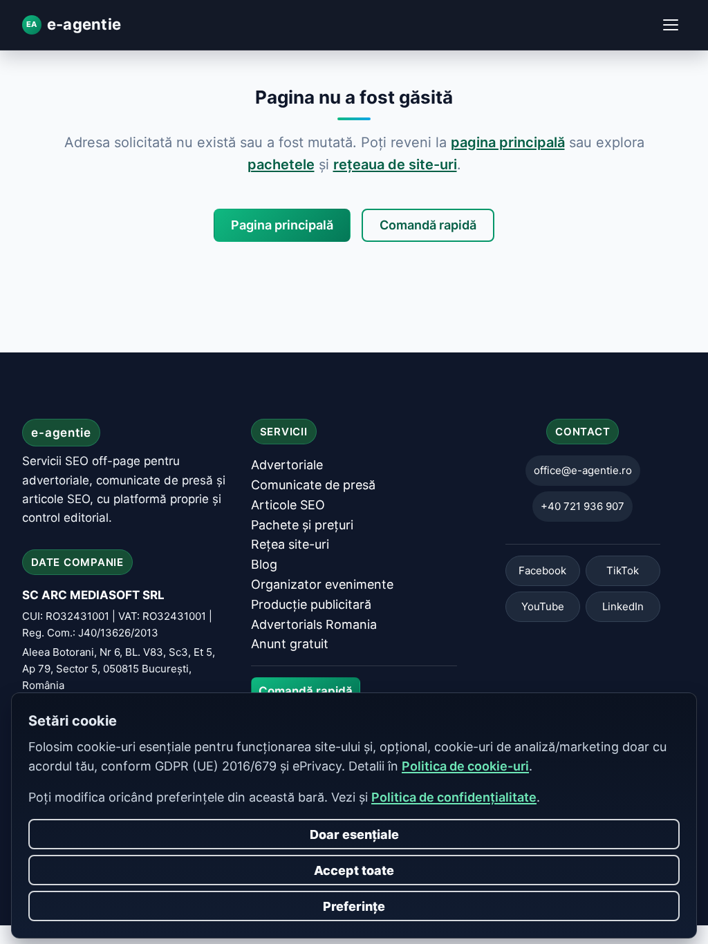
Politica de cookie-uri (465, 766)
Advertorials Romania (314, 624)
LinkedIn (623, 607)
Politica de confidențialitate (454, 797)
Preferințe (354, 906)
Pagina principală (282, 225)
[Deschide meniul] (670, 25)
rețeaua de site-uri (395, 164)
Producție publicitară (311, 604)
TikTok (622, 571)
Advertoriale (287, 465)
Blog (264, 565)
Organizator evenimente (322, 584)
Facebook (542, 571)
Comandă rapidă (428, 225)
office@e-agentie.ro (583, 471)
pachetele (281, 164)
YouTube (542, 607)
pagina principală (508, 142)
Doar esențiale (354, 834)
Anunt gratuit (289, 644)
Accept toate (354, 870)
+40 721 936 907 (582, 506)
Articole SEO (288, 505)
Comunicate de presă (313, 485)
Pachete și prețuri (302, 525)
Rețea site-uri (290, 545)
